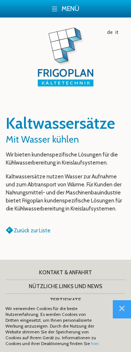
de (110, 32)
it (116, 32)
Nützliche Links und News (65, 286)
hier (95, 343)
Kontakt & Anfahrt (65, 272)
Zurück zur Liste (32, 230)
